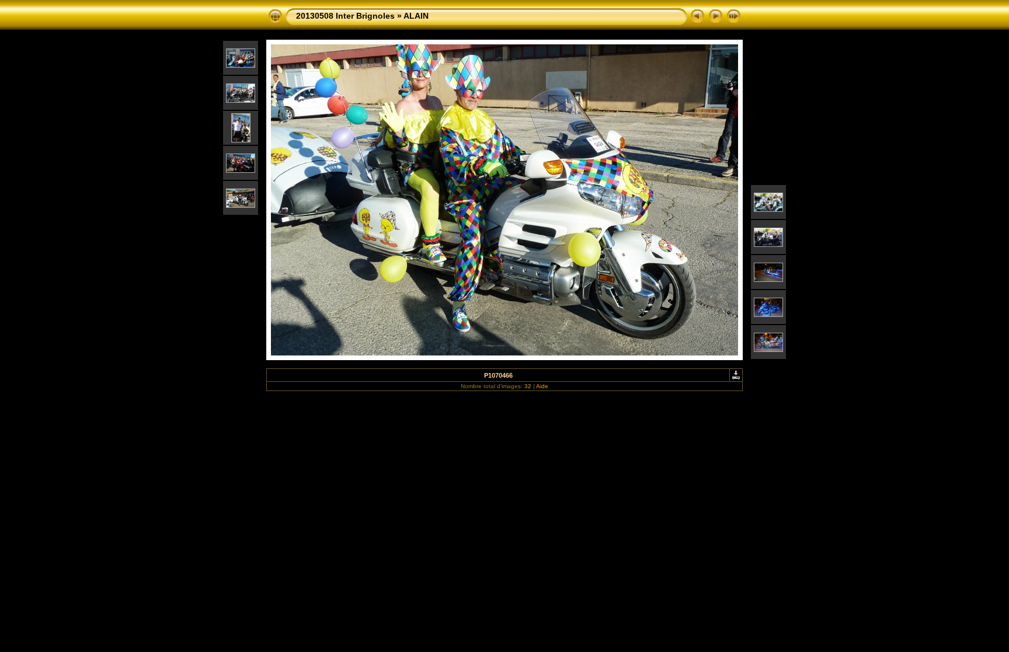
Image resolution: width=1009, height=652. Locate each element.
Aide (542, 386)
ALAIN (416, 15)
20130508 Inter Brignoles (345, 15)
